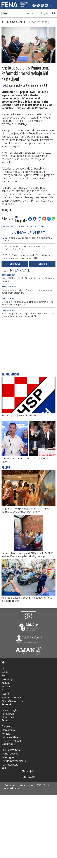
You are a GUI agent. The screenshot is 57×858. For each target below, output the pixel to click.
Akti (4, 768)
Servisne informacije (13, 697)
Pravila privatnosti (11, 741)
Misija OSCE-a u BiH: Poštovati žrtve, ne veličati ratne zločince (28, 279)
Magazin (6, 686)
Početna (6, 219)
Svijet (5, 671)
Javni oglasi (8, 757)
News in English (10, 710)
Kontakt (6, 733)
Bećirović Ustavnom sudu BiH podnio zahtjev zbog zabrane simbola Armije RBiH (28, 256)
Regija (5, 675)
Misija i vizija (8, 730)
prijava (52, 5)
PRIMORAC (8, 226)
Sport (5, 690)
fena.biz (42, 263)
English (45, 13)
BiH (3, 668)
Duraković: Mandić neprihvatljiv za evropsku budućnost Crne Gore (27, 248)
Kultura (6, 682)
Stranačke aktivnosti (13, 701)
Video (35, 13)
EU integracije (13, 22)
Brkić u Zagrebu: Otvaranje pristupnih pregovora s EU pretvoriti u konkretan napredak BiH (28, 315)
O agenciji (7, 726)
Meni (4, 13)
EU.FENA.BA (29, 777)
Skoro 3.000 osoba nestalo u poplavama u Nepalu (27, 239)
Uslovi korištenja (11, 737)
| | (17, 270)
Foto (26, 13)
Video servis (8, 717)
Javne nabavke (10, 753)
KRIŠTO (23, 226)
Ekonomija (7, 679)
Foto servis (8, 713)
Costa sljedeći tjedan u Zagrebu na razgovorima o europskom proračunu (27, 291)
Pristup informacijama (14, 761)
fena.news (14, 263)
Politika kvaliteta (11, 750)
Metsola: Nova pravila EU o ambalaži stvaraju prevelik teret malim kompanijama (28, 303)
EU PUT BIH (38, 226)
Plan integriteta (10, 764)
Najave (5, 693)
